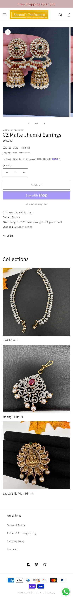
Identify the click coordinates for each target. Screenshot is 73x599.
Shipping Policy (16, 541)
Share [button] (10, 235)
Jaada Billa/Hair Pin (16, 493)
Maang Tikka (11, 417)
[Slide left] (29, 123)
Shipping (6, 153)
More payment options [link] (36, 204)
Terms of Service (16, 525)
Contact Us (13, 549)
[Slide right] (44, 123)
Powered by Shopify (47, 593)
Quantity (7, 165)
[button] (4, 15)
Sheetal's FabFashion (32, 593)
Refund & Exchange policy (21, 533)
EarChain (9, 340)
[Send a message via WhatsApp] (66, 592)
